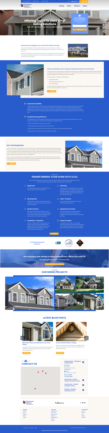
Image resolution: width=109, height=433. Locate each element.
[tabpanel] (54, 293)
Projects (83, 412)
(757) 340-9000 (68, 376)
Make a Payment (45, 1)
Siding (85, 6)
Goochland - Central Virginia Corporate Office (72, 380)
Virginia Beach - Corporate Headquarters (72, 362)
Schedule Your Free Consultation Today (54, 264)
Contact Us (37, 1)
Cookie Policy (31, 427)
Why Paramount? (27, 1)
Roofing (61, 6)
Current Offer (54, 411)
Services (25, 409)
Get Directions (67, 369)
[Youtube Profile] (83, 402)
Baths (69, 6)
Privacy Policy (26, 427)
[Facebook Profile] (85, 402)
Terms (36, 427)
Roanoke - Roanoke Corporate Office (70, 390)
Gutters (24, 417)
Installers (83, 417)
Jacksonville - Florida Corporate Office (71, 385)
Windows (77, 6)
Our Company (84, 409)
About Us (83, 411)
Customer (53, 409)
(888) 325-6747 (60, 403)
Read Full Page (26, 353)
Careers (83, 415)
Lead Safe (53, 419)
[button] (45, 373)
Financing (53, 415)
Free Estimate (84, 1)
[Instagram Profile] (81, 402)
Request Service (54, 417)
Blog (82, 414)
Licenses (52, 420)
